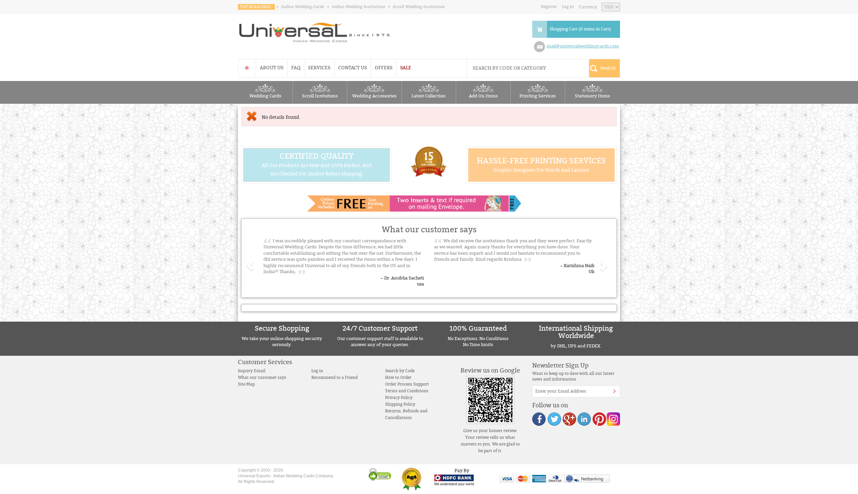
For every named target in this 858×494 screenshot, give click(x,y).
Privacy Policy (399, 397)
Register (549, 6)
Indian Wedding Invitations (358, 6)
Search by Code (400, 370)
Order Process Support (407, 384)
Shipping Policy (400, 404)
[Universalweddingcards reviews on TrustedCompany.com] (412, 479)
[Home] (247, 68)
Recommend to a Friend (334, 377)
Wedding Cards (265, 96)
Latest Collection (429, 96)
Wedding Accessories (374, 96)
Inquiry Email (251, 370)
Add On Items (483, 96)
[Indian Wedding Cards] (314, 30)
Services (319, 68)
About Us (272, 68)
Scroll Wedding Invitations (418, 6)
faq (295, 68)
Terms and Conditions (406, 391)
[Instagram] (613, 419)
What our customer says (262, 377)
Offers (383, 68)
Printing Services (537, 96)
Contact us (352, 68)
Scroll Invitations (320, 96)
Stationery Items (592, 96)
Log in (568, 6)
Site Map (246, 384)
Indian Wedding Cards (302, 6)
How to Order (398, 377)
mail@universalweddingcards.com (583, 46)
